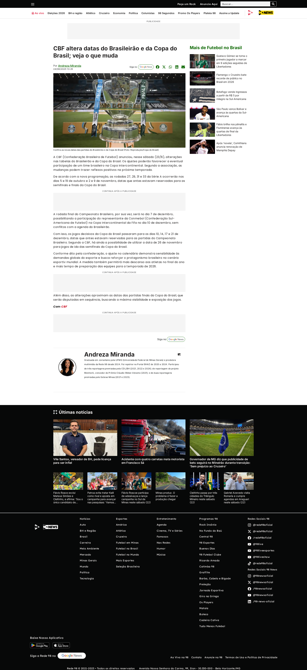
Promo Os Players (189, 13)
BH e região (75, 13)
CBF (64, 307)
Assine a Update (229, 13)
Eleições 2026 (56, 13)
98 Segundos (166, 13)
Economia (119, 13)
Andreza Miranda (69, 65)
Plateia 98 (210, 13)
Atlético (90, 13)
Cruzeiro (104, 13)
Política (133, 13)
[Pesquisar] (273, 4)
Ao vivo (39, 13)
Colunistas (148, 13)
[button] (157, 66)
